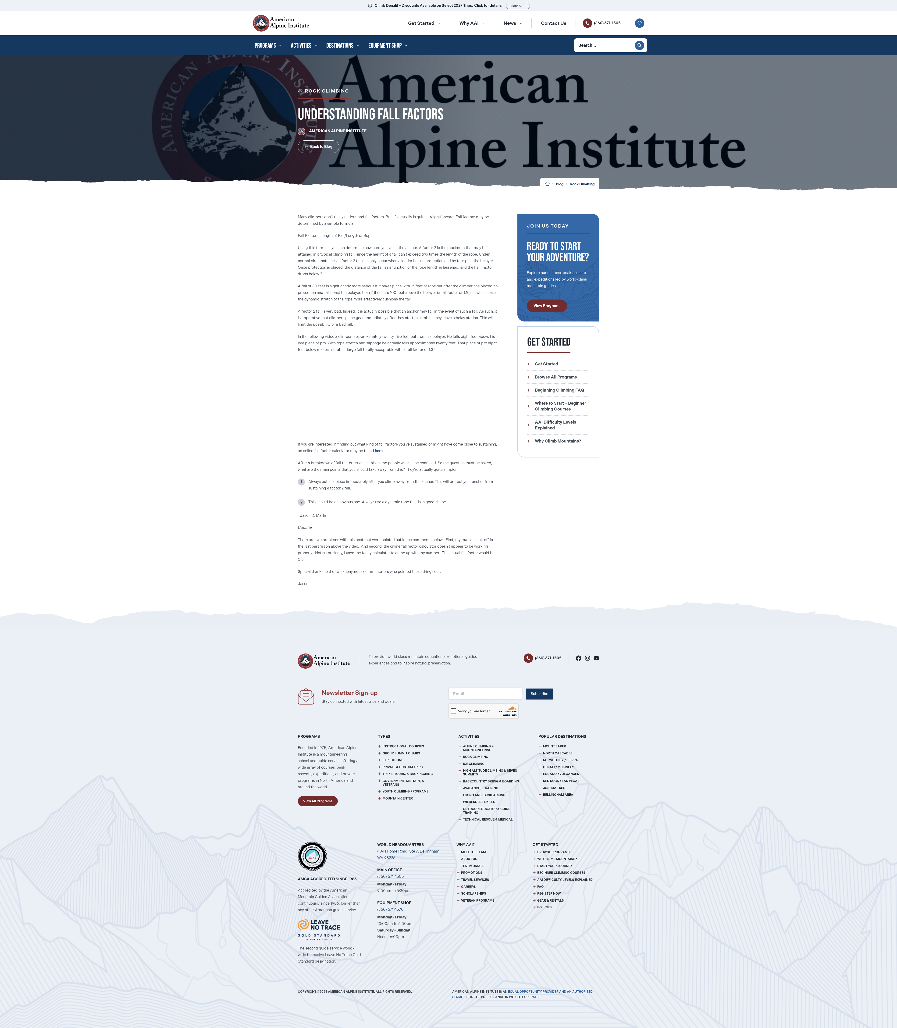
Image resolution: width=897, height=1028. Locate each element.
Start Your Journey (554, 866)
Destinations (339, 45)
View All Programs (317, 801)
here (379, 451)
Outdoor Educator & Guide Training (486, 810)
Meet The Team (473, 852)
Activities (301, 45)
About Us (469, 859)
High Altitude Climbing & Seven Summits (490, 772)
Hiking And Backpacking (484, 795)
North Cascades (558, 753)
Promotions (471, 873)
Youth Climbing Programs (406, 791)
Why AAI (469, 23)
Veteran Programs (478, 900)
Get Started (421, 23)
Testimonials (472, 866)
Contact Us (553, 23)
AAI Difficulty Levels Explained (565, 880)
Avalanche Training (480, 788)
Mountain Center (398, 798)
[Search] (639, 45)
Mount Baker (554, 746)
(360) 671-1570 (390, 909)
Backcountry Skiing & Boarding (491, 781)
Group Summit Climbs (401, 753)
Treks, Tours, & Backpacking (408, 774)
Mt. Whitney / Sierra (560, 760)
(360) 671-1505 (607, 23)
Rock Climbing (475, 757)
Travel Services (475, 880)
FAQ (540, 887)
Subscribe (539, 694)
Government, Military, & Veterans (403, 782)
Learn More (518, 6)
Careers (468, 887)
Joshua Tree (554, 788)
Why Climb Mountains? (557, 859)
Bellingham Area (558, 794)
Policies (544, 907)
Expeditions (393, 760)
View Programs (547, 305)
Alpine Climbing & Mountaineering (478, 748)
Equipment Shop (385, 45)
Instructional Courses (403, 746)
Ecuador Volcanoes (561, 774)
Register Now (549, 893)
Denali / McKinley (558, 767)
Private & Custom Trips (403, 767)
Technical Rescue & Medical (488, 819)
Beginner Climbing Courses (561, 873)
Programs (265, 45)
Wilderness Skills (479, 802)
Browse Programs (553, 852)
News (510, 23)
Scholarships (473, 893)
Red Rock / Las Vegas (561, 781)
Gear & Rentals (550, 900)
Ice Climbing (473, 764)
